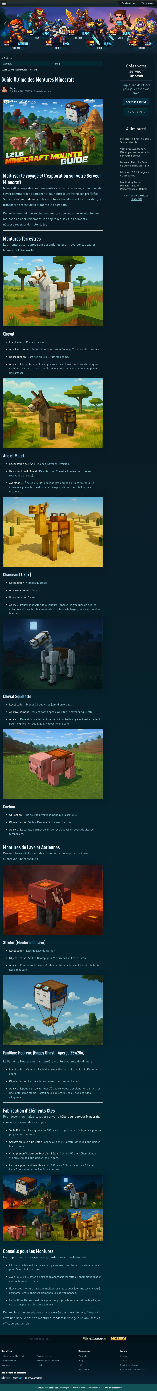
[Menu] (4, 3)
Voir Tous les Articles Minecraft (136, 197)
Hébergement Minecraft (13, 1356)
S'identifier (129, 3)
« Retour (7, 58)
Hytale (40, 1365)
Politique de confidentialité (133, 1369)
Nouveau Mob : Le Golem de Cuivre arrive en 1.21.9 (134, 164)
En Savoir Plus (136, 112)
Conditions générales (130, 1365)
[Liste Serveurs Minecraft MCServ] (118, 1339)
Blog (57, 63)
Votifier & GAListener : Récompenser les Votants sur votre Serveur (134, 152)
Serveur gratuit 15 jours (48, 1360)
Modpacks (6, 1365)
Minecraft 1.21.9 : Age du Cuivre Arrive (134, 173)
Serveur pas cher (45, 1356)
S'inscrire (147, 3)
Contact (123, 1360)
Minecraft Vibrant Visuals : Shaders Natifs (135, 140)
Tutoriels (82, 1356)
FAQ (80, 1365)
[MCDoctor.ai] (94, 1339)
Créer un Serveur (136, 101)
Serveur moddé (9, 1360)
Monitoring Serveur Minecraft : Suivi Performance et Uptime (133, 185)
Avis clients (83, 1369)
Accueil (7, 63)
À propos (124, 1356)
